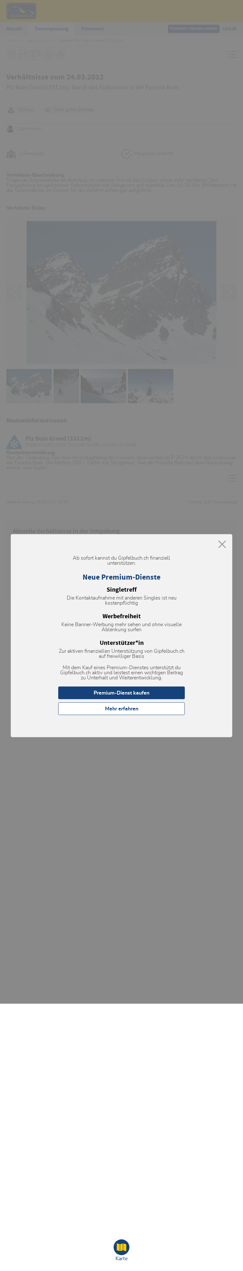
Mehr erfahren (121, 708)
